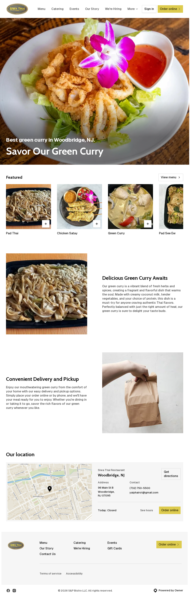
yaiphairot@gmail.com (144, 492)
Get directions (171, 474)
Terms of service (51, 573)
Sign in (149, 9)
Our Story (92, 9)
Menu (41, 9)
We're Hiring (113, 9)
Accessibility (74, 573)
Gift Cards (114, 548)
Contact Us (48, 554)
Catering (57, 9)
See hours (146, 510)
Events (74, 9)
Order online (169, 510)
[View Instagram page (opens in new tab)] (14, 590)
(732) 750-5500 (140, 488)
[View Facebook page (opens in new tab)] (8, 590)
